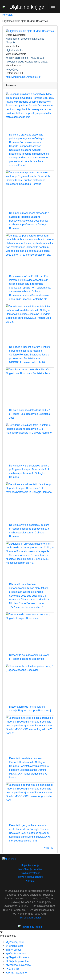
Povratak (7, 14)
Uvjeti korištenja (30, 865)
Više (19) (49, 847)
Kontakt (30, 880)
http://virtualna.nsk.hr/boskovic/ (23, 77)
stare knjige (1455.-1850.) (29, 57)
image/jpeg (12, 69)
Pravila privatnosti (30, 873)
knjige (9, 57)
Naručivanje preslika (30, 869)
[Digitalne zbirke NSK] (4, 6)
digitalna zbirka (14, 50)
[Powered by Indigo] (30, 926)
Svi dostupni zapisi (30, 917)
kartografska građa (37, 61)
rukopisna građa (15, 61)
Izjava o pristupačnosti (30, 877)
